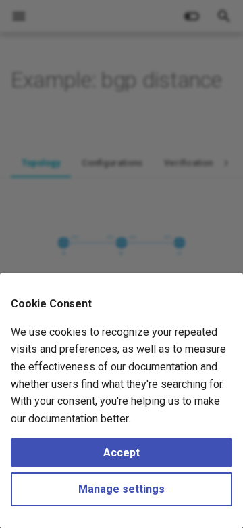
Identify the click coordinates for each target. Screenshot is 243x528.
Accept (121, 452)
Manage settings (121, 489)
